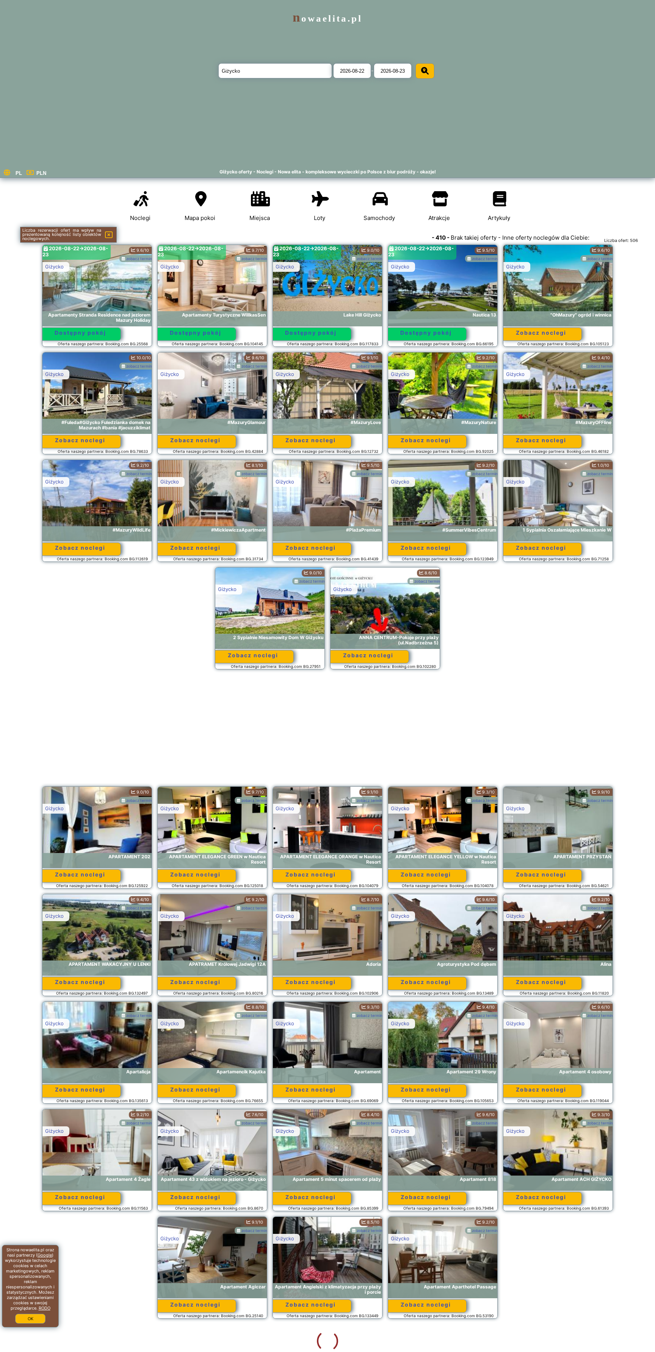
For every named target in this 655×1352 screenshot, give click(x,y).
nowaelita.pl (327, 18)
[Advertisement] (327, 731)
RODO (44, 1308)
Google (45, 1255)
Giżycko (54, 267)
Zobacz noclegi (541, 332)
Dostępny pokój (80, 332)
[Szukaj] (424, 71)
